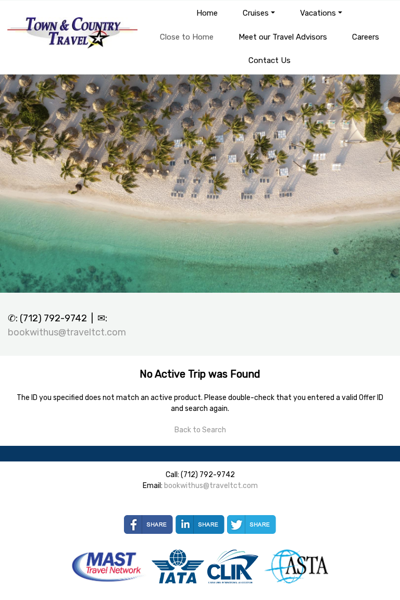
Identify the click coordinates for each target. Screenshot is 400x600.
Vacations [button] (318, 13)
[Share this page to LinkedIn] (200, 524)
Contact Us (269, 60)
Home (207, 13)
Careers (365, 37)
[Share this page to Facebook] (148, 524)
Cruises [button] (256, 13)
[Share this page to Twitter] (251, 524)
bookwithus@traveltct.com (67, 332)
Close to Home (187, 37)
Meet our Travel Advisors (283, 37)
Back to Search (200, 430)
